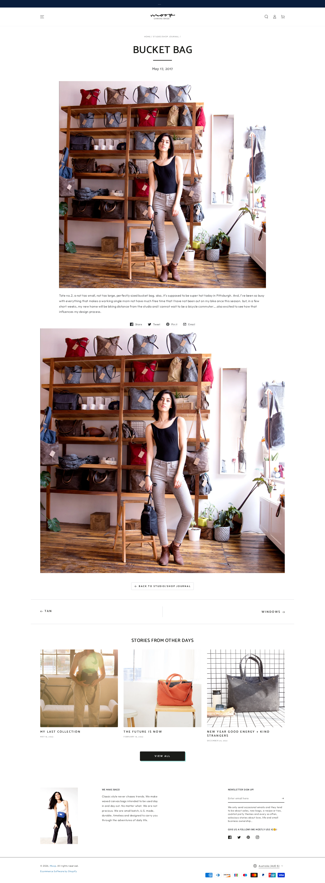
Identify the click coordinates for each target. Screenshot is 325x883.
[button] (266, 17)
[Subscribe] (283, 798)
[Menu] (42, 17)
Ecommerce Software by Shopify (58, 871)
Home (147, 36)
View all (162, 755)
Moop (53, 865)
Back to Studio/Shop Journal (165, 586)
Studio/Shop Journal (166, 36)
